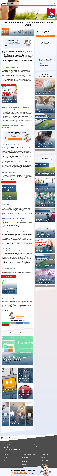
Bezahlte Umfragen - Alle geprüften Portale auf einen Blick (44, 265)
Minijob (25, 364)
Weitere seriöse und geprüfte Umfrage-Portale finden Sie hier (13, 64)
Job (4, 460)
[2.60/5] (17, 317)
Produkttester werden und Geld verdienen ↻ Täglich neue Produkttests (9, 290)
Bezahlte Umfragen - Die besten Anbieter (43, 128)
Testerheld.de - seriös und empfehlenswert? (16, 358)
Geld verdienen (7, 458)
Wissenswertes (43, 461)
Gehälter (24, 467)
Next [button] (29, 414)
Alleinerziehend (44, 460)
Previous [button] (5, 414)
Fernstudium (25, 465)
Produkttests (25, 457)
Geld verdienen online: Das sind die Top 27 (9, 100)
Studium (24, 464)
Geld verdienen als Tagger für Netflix (45, 110)
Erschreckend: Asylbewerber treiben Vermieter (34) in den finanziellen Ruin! (45, 144)
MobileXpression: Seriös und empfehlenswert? (15, 421)
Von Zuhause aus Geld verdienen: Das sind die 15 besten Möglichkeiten (44, 280)
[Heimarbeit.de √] (8, 4)
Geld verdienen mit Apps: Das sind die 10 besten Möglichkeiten (45, 203)
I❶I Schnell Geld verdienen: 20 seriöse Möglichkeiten (9, 196)
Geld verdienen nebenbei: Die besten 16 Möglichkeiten (45, 235)
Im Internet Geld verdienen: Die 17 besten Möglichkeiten (44, 220)
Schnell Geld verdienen (27, 458)
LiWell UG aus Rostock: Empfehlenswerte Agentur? (25, 394)
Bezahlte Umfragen (12, 396)
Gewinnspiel (20, 364)
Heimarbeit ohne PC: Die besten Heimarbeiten (43, 93)
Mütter (42, 458)
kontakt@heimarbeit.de (15, 449)
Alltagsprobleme (44, 454)
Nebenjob (30, 364)
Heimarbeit (6, 454)
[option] (9, 94)
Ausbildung (24, 462)
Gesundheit (43, 457)
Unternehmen (29, 31)
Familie (42, 456)
